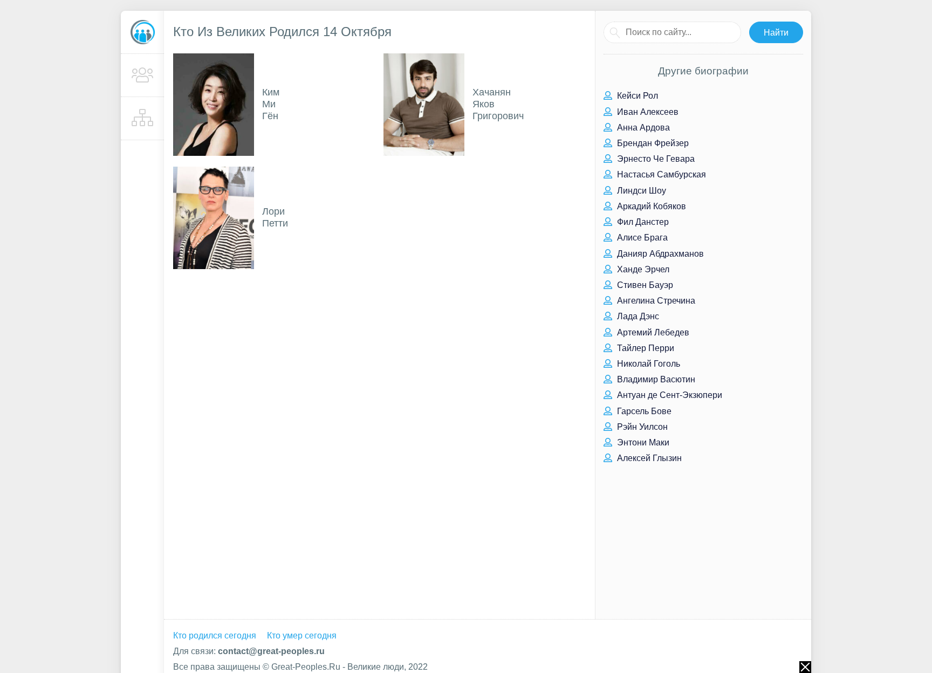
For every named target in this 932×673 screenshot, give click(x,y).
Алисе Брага (641, 237)
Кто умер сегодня (302, 635)
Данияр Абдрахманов (659, 253)
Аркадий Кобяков (650, 206)
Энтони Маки (642, 442)
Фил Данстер (642, 221)
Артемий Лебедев (652, 332)
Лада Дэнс (637, 316)
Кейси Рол (636, 95)
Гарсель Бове (643, 411)
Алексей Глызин (648, 458)
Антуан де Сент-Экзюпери (668, 395)
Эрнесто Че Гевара (655, 158)
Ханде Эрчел (642, 269)
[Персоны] (142, 75)
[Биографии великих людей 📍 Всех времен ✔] (142, 32)
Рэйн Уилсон (641, 426)
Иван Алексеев (647, 111)
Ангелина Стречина (655, 300)
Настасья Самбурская (660, 174)
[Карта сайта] (142, 118)
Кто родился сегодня (214, 635)
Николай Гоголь (647, 363)
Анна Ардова (642, 127)
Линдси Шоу (640, 190)
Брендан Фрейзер (652, 143)
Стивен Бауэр (644, 285)
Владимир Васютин (655, 379)
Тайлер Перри (644, 348)
